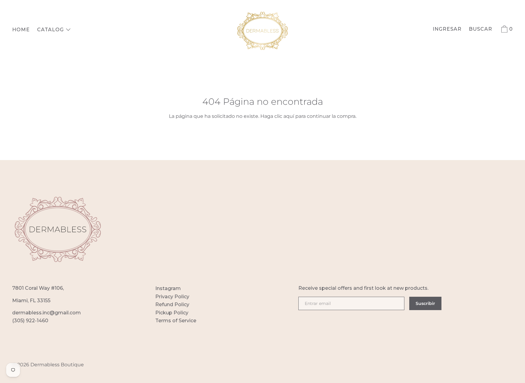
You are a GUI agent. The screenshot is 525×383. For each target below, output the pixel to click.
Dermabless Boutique (57, 365)
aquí (288, 116)
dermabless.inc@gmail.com (46, 313)
